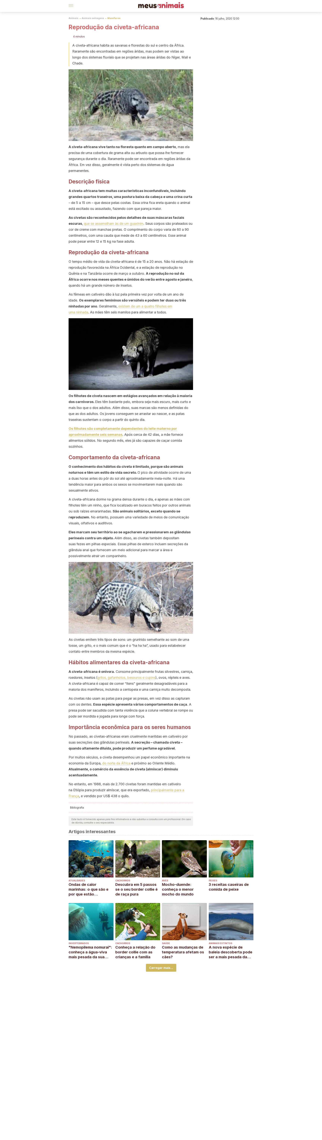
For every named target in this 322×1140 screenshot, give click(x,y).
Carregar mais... (161, 968)
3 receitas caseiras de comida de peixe (229, 887)
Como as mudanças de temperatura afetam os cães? (183, 952)
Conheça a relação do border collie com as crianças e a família (135, 952)
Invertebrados (79, 943)
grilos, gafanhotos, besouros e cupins (126, 677)
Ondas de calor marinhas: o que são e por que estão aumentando (88, 889)
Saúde (166, 943)
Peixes (213, 880)
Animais (73, 18)
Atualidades (77, 880)
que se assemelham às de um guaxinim (113, 224)
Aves (165, 880)
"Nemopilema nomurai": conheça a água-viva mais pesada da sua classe (90, 952)
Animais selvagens (93, 18)
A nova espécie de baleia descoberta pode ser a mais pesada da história (230, 952)
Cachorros (122, 880)
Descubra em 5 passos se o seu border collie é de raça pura (136, 889)
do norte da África (116, 763)
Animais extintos (220, 943)
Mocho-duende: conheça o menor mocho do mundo (178, 889)
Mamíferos (113, 18)
